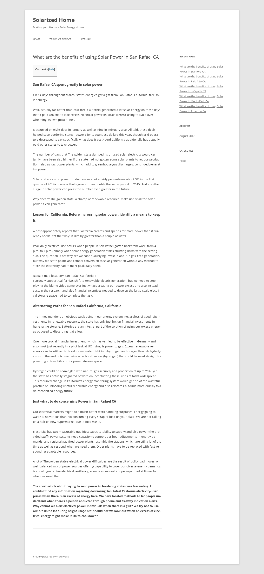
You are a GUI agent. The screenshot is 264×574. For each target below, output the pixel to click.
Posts (182, 161)
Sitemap (85, 39)
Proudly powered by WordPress (51, 556)
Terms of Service (60, 39)
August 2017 (186, 136)
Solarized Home (54, 20)
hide (51, 69)
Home (36, 39)
